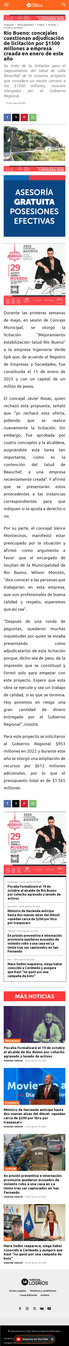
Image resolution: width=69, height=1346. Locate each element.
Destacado (9, 25)
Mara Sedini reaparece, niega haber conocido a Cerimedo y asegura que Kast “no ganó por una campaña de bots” (35, 970)
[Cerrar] (52, 1339)
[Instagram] (27, 1309)
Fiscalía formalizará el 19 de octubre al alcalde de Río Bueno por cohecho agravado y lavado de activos (34, 892)
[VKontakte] (41, 1309)
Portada (52, 25)
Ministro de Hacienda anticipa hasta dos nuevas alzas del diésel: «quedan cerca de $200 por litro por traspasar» (34, 917)
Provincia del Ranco (13, 28)
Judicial (11, 931)
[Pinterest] (24, 117)
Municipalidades (26, 25)
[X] (16, 117)
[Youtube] (49, 1309)
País (9, 960)
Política (41, 25)
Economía (12, 906)
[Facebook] (7, 117)
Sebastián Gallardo (13, 1060)
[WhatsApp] (32, 117)
